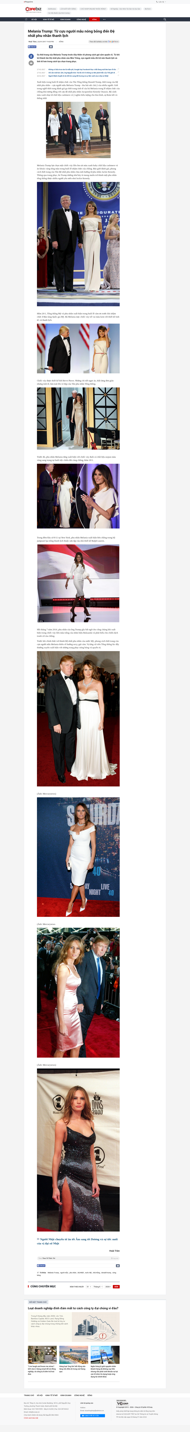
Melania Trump (53, 1273)
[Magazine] (28, 2)
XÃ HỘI (34, 19)
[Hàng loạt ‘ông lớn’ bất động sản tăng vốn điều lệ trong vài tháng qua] (73, 1355)
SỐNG (94, 19)
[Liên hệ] (51, 46)
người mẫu (64, 1273)
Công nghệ (79, 1395)
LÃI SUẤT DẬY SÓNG (68, 9)
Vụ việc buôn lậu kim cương (59, 13)
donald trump (106, 1273)
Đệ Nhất (81, 1273)
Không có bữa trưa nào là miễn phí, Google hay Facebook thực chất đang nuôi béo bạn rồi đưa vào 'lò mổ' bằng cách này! (92, 69)
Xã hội (40, 1395)
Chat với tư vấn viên (91, 1416)
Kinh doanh (65, 1395)
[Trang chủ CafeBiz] (26, 19)
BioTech (148, 9)
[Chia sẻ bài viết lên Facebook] (31, 56)
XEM (116, 1287)
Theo (78, 1258)
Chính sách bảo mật (31, 1418)
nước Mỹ (88, 1273)
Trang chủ (29, 1395)
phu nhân (73, 1273)
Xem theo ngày (77, 1287)
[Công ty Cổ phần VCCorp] (122, 1402)
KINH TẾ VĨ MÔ (48, 19)
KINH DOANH (65, 19)
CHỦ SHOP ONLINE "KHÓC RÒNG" (93, 9)
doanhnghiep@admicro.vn (94, 1411)
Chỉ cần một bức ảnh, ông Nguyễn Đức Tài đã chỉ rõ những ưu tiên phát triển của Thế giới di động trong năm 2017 (89, 73)
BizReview (52, 9)
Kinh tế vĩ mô (51, 1395)
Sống (61, 42)
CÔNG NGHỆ (81, 19)
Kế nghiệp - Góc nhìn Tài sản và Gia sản (125, 9)
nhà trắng (96, 1273)
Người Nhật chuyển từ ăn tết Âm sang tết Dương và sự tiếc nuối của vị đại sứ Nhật (78, 76)
